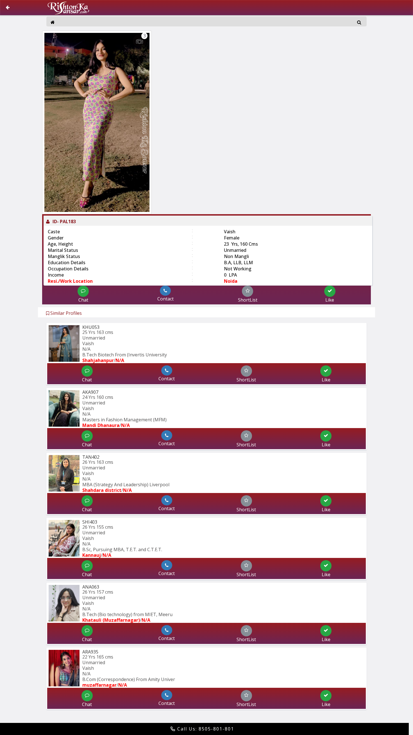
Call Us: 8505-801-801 (205, 729)
